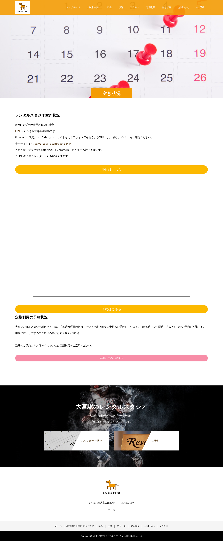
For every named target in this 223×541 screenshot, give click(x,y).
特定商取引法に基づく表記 (80, 526)
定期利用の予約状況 (111, 358)
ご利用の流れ (93, 7)
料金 (109, 7)
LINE (18, 131)
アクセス (134, 7)
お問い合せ (184, 7)
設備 (121, 7)
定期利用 (150, 7)
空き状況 (166, 7)
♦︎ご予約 (200, 7)
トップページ (73, 7)
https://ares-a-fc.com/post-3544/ (51, 143)
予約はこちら (111, 169)
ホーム (58, 526)
